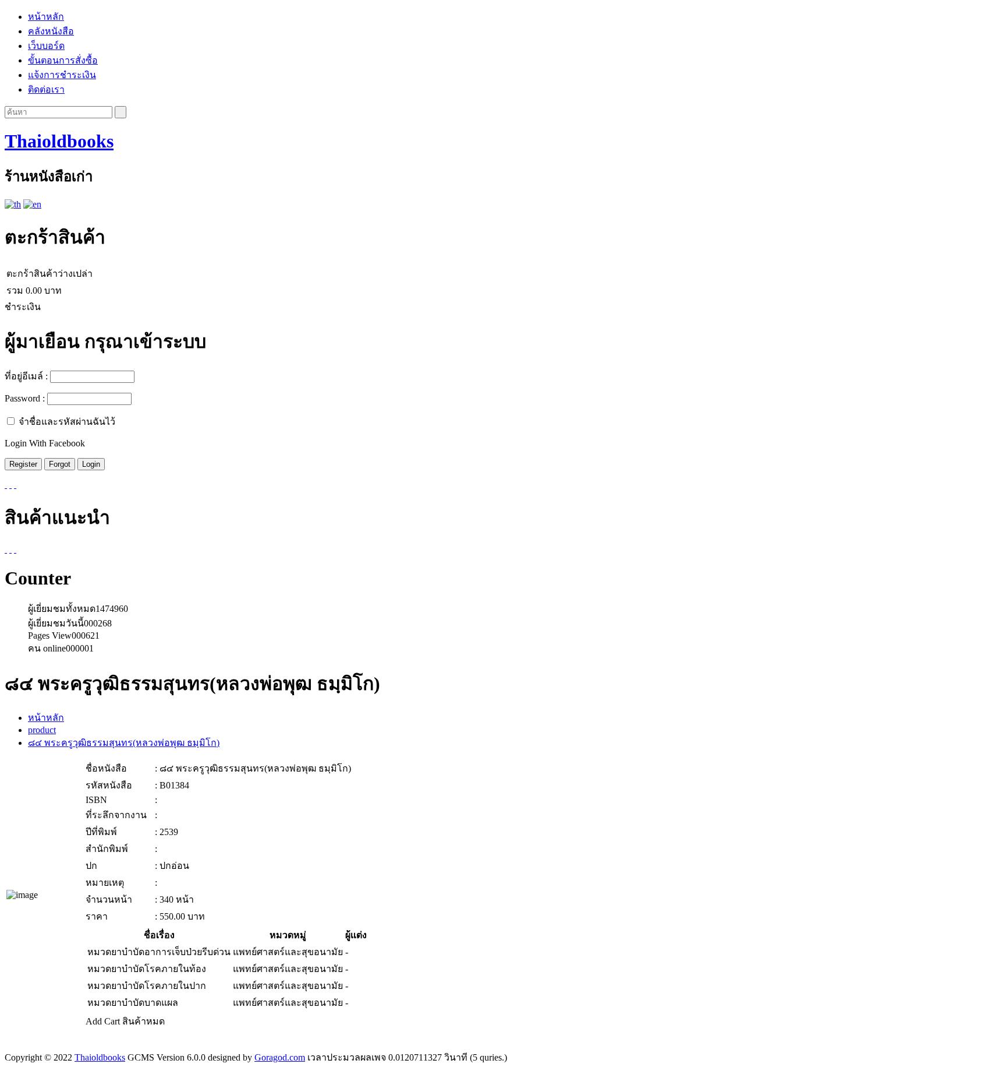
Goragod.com (279, 1057)
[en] (32, 204)
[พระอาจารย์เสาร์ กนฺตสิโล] (6, 549)
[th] (13, 204)
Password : (25, 398)
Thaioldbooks (59, 141)
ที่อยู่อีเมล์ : (26, 376)
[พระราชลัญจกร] (10, 549)
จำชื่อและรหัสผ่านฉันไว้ (67, 422)
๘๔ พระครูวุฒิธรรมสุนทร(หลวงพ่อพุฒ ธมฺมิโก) (123, 743)
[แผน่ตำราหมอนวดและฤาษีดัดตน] (15, 549)
